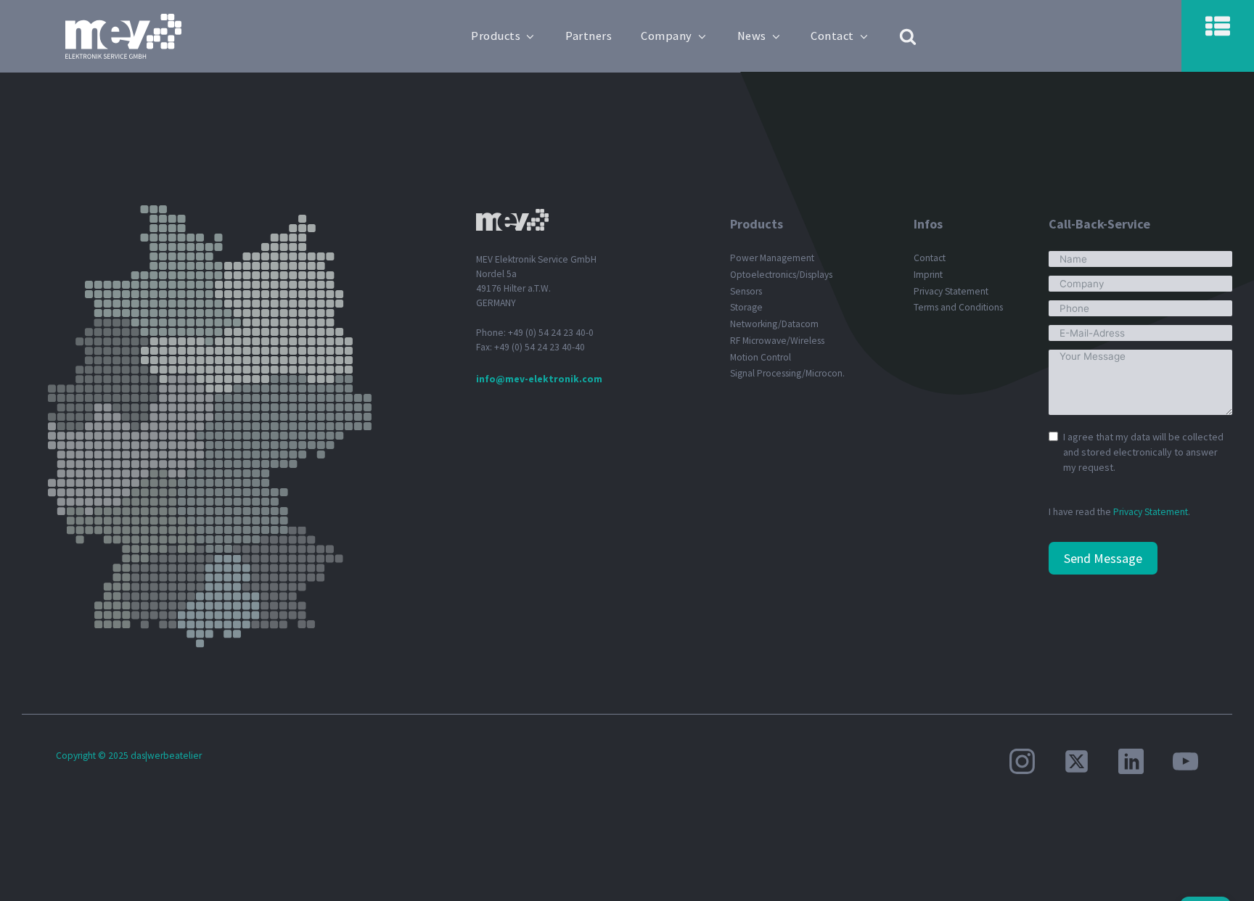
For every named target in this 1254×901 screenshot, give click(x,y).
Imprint (928, 274)
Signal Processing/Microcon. (787, 373)
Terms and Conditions (958, 307)
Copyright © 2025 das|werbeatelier (129, 755)
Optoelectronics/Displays (781, 274)
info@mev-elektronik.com (539, 379)
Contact (832, 36)
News (751, 36)
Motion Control (760, 357)
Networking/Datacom (774, 324)
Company (666, 36)
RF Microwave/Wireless (777, 340)
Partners (588, 36)
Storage (746, 307)
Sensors (746, 291)
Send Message (1103, 558)
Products (495, 36)
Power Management (772, 258)
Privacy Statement (951, 291)
